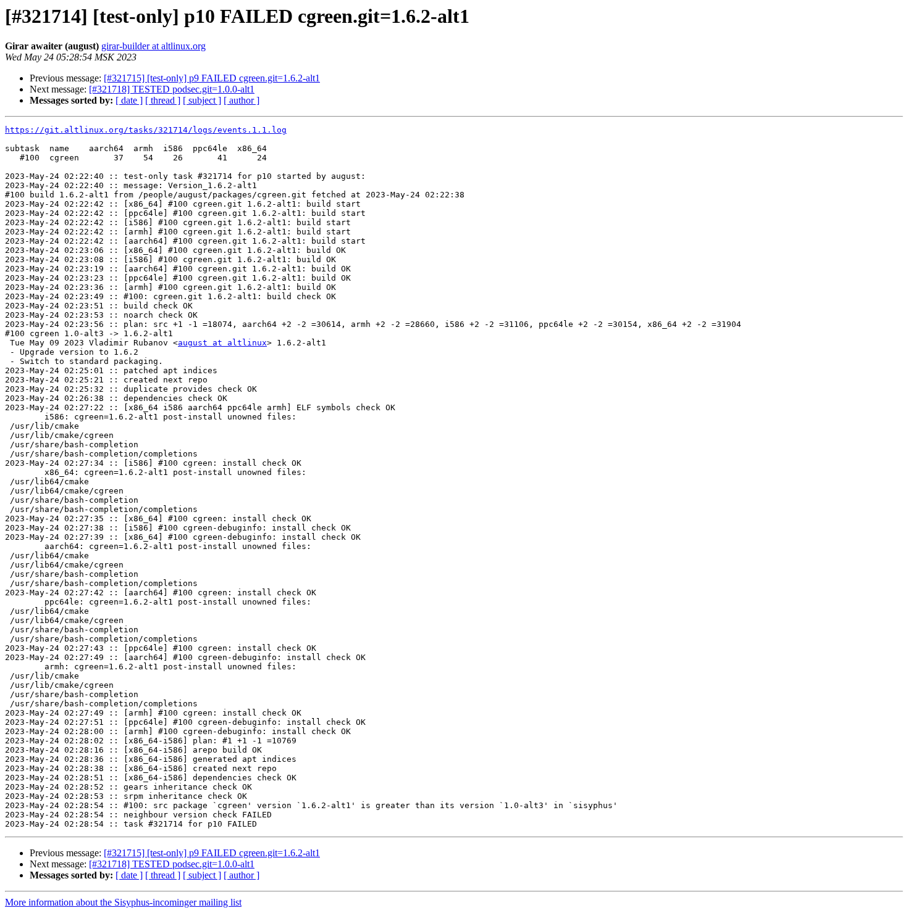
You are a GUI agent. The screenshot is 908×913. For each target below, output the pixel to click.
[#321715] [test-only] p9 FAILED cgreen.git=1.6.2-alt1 (212, 78)
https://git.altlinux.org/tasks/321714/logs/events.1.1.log (146, 129)
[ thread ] (162, 100)
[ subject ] (202, 100)
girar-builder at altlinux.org (153, 46)
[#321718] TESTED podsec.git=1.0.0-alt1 (171, 89)
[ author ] (241, 100)
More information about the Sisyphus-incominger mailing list (123, 902)
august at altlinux (222, 342)
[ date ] (129, 100)
